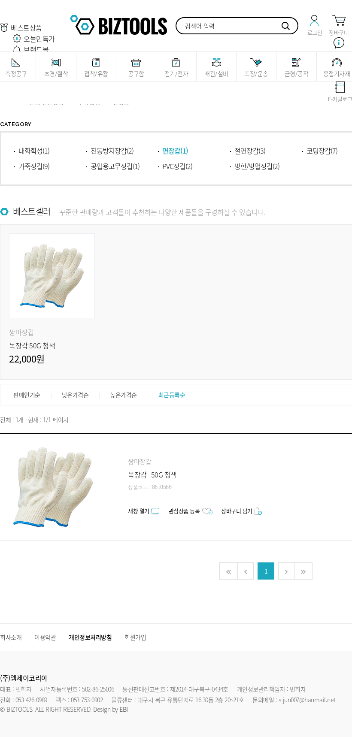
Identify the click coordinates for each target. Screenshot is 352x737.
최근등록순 (171, 394)
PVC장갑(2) (177, 166)
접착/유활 (96, 73)
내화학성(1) (33, 150)
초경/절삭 (56, 73)
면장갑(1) (175, 150)
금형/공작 (297, 73)
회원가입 (135, 637)
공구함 (136, 73)
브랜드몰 (36, 49)
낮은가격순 (75, 394)
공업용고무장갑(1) (115, 166)
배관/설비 (216, 73)
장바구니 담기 (236, 511)
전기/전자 (176, 73)
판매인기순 (26, 394)
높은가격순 (123, 394)
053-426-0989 (31, 699)
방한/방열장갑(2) (256, 166)
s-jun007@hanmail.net (307, 699)
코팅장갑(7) (321, 150)
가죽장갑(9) (33, 166)
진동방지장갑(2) (112, 150)
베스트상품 (26, 27)
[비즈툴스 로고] (118, 23)
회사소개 (10, 637)
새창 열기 (138, 511)
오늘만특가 (39, 38)
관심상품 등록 (184, 511)
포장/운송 (256, 73)
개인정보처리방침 (90, 637)
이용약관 (45, 637)
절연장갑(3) (249, 150)
